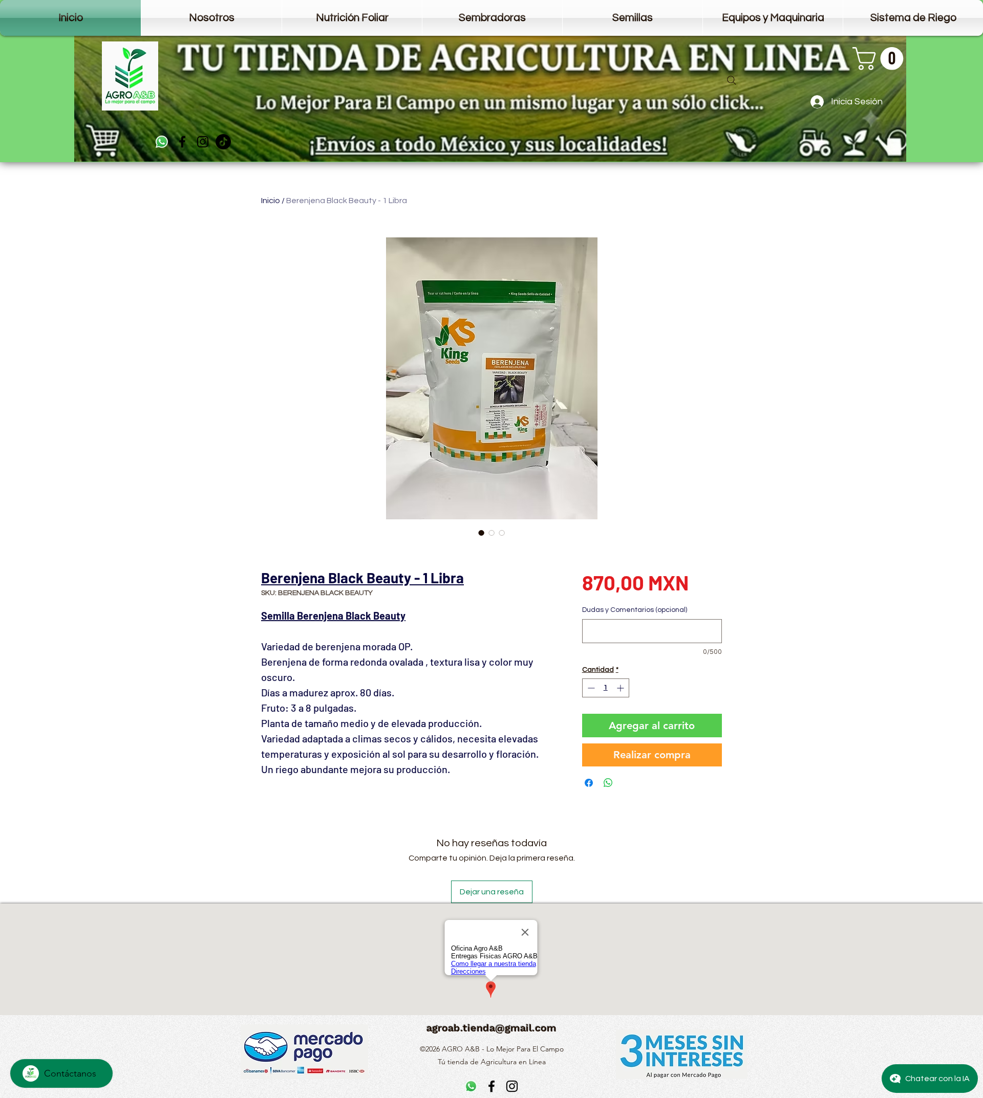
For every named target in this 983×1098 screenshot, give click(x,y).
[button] (880, 58)
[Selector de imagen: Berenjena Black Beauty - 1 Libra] (481, 533)
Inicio (270, 200)
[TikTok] (223, 141)
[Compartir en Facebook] (589, 783)
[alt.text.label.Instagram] (202, 141)
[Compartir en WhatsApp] (608, 783)
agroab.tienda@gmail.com (491, 1028)
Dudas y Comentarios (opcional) (634, 609)
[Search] (731, 80)
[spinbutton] (605, 688)
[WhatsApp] (161, 141)
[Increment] (621, 688)
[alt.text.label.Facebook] (182, 141)
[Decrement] (590, 688)
